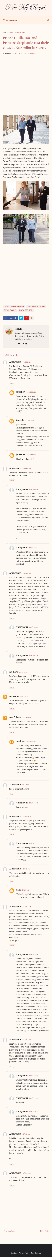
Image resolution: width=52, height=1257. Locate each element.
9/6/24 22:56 (26, 785)
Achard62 (14, 696)
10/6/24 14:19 (33, 803)
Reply (12, 383)
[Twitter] (21, 318)
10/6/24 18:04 (31, 455)
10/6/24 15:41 (33, 1111)
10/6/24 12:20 (26, 1039)
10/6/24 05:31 (26, 816)
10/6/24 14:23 (33, 1098)
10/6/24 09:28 (31, 741)
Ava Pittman (15, 717)
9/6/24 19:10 (26, 468)
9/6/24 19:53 (26, 573)
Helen (18, 328)
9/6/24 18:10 (26, 362)
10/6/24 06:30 (33, 627)
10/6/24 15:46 (26, 1134)
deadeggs (20, 741)
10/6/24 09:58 (33, 489)
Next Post (44, 1231)
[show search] (48, 20)
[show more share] (31, 318)
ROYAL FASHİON (26, 310)
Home (5, 32)
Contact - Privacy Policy (20, 1253)
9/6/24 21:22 (27, 717)
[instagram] (15, 343)
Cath (18, 889)
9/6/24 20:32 (23, 672)
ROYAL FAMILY (10, 310)
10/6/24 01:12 (31, 392)
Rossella (20, 420)
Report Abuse (36, 1253)
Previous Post (9, 1231)
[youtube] (23, 343)
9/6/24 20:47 (24, 696)
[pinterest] (26, 343)
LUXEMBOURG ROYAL (36, 306)
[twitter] (19, 343)
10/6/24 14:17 (33, 548)
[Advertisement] (26, 85)
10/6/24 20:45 (33, 954)
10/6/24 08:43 (26, 869)
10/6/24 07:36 (33, 655)
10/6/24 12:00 (26, 906)
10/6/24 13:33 (33, 843)
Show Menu (11, 20)
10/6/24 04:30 (29, 420)
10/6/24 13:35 (33, 1076)
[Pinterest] (26, 318)
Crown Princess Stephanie (18, 32)
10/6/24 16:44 (26, 890)
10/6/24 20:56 (26, 1173)
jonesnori (20, 391)
